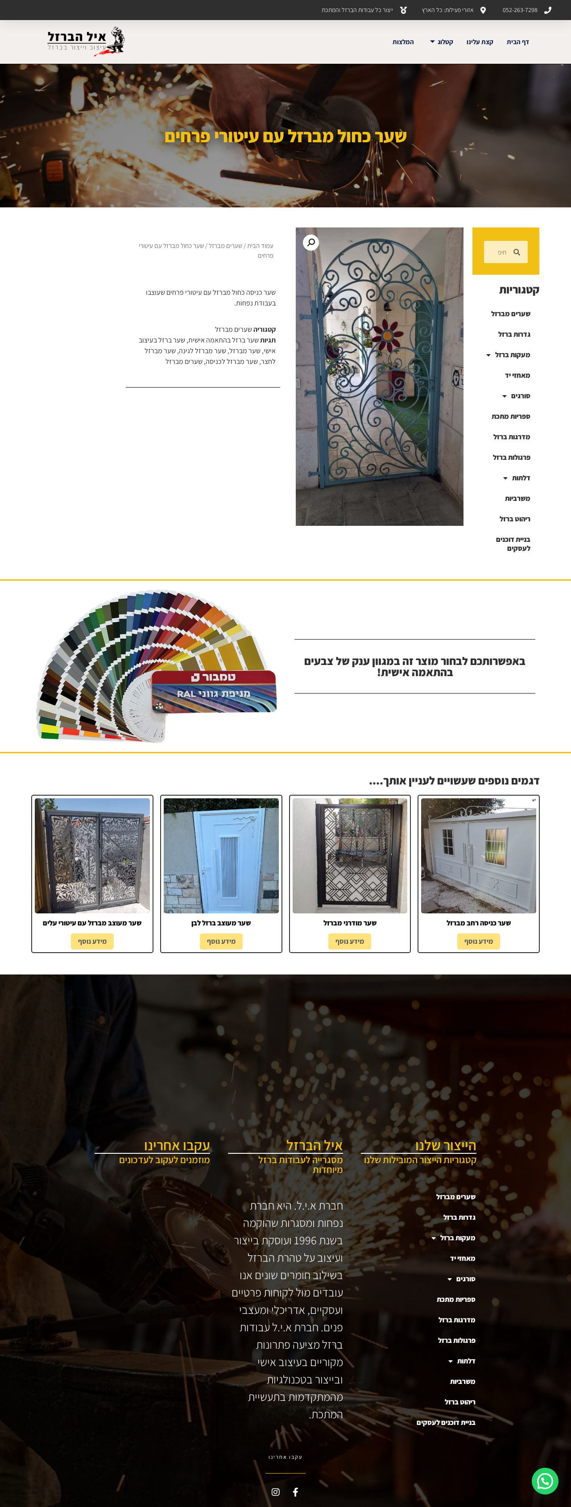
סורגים (520, 395)
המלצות (403, 41)
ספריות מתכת (511, 416)
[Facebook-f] (296, 1492)
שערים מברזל (510, 313)
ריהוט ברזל (515, 519)
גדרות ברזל (514, 334)
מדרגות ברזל (511, 437)
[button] (311, 243)
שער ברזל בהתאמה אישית (223, 340)
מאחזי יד (517, 375)
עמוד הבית (260, 245)
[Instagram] (276, 1492)
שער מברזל (245, 350)
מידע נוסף (478, 941)
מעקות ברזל (512, 354)
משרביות (517, 498)
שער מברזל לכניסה (232, 361)
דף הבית (518, 41)
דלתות (521, 478)
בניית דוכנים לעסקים (513, 544)
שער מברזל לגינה (202, 350)
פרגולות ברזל (511, 457)
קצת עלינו (480, 41)
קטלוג (445, 41)
